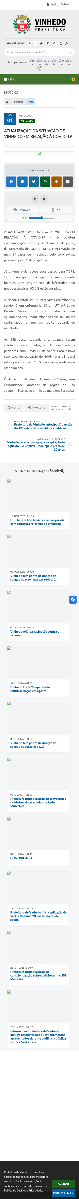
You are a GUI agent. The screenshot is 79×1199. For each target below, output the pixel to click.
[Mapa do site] (60, 43)
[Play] (35, 199)
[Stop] (44, 199)
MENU (12, 79)
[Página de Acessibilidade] (66, 43)
